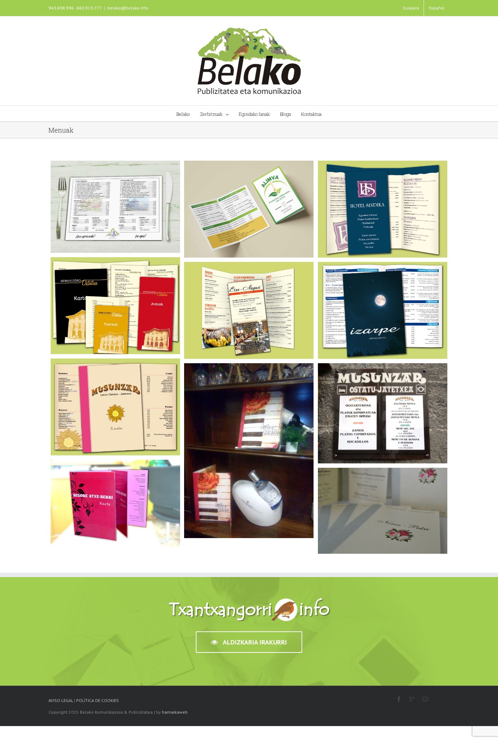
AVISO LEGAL (60, 700)
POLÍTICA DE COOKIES (97, 700)
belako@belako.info (127, 8)
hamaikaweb (175, 712)
